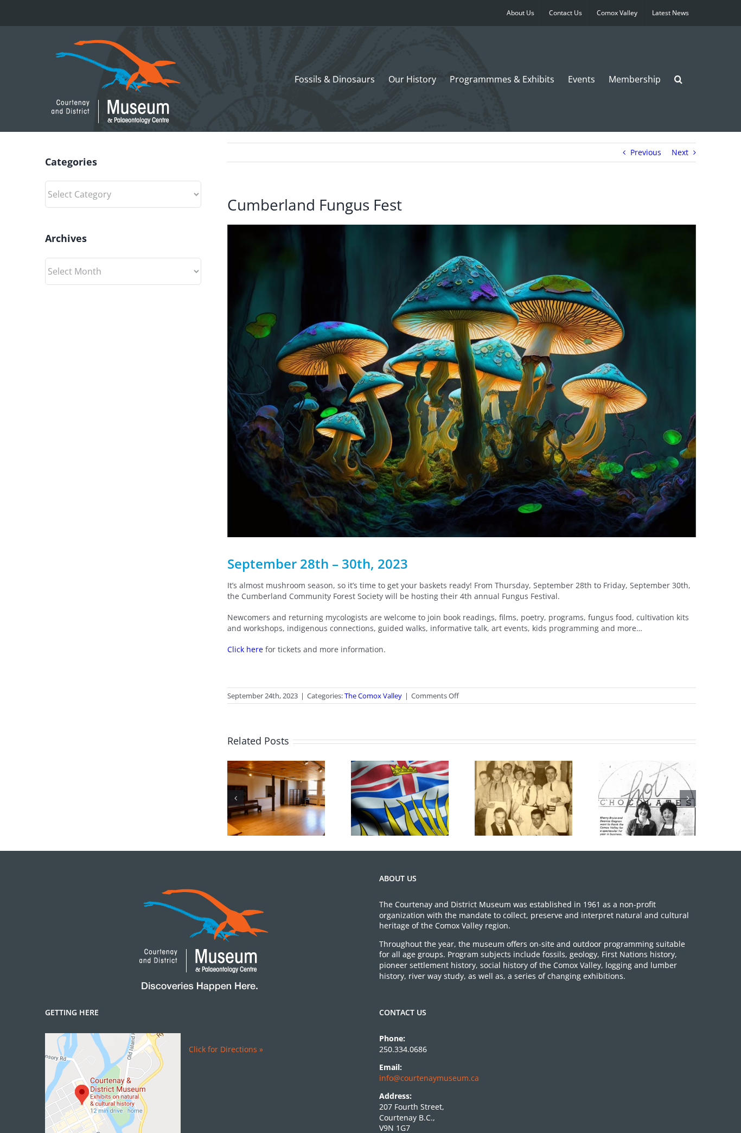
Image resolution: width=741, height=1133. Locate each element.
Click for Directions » (226, 1049)
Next (680, 152)
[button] (678, 79)
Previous (645, 152)
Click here (245, 649)
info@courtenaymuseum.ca (429, 1078)
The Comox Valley (373, 696)
